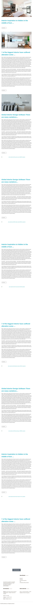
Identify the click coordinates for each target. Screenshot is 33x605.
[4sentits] (16, 4)
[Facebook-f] (29, 603)
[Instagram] (24, 603)
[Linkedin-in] (26, 603)
